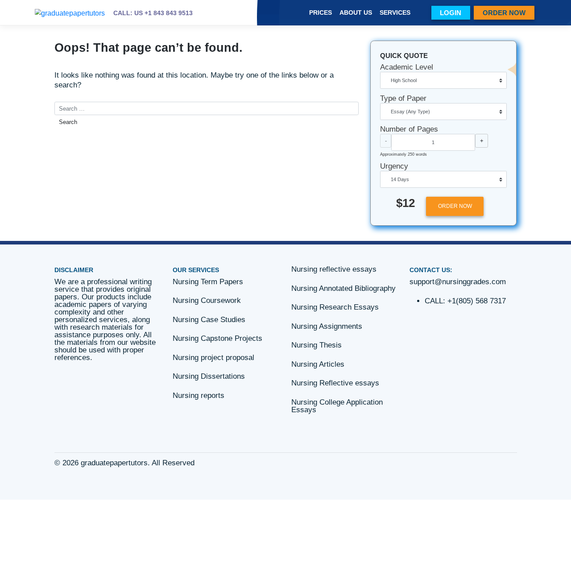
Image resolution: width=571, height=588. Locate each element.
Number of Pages (409, 129)
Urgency (394, 166)
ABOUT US (355, 12)
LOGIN (450, 13)
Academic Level (406, 67)
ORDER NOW (504, 13)
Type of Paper (403, 98)
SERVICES (395, 12)
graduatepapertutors (114, 463)
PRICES (320, 12)
